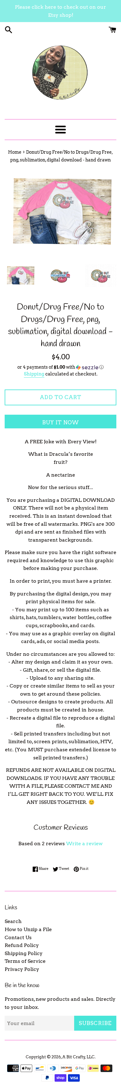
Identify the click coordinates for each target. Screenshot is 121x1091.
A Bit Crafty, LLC (78, 1057)
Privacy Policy (22, 969)
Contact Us (18, 937)
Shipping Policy (24, 953)
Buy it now (60, 422)
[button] (60, 367)
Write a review (84, 843)
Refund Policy (22, 945)
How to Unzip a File (28, 929)
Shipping (34, 374)
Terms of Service (25, 961)
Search (13, 921)
